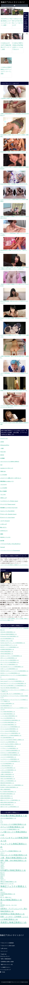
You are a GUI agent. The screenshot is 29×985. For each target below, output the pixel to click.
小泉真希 (2, 865)
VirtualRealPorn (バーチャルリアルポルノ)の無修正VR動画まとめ (14, 696)
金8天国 (2, 540)
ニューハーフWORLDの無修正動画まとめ (10, 750)
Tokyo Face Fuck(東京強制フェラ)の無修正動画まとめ (13, 685)
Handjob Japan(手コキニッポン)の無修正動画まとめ (12, 642)
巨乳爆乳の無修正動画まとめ (13, 870)
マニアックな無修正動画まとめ (13, 845)
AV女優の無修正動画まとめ (13, 815)
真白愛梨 (2, 895)
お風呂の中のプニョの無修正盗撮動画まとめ (10, 735)
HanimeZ (2, 547)
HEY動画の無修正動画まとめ (7, 649)
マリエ (1, 849)
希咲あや (2, 874)
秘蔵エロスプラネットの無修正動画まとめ (10, 800)
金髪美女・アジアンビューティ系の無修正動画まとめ (13, 910)
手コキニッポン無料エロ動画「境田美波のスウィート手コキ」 (13, 318)
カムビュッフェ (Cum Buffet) (7, 511)
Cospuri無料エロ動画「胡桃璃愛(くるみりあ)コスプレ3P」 (14, 184)
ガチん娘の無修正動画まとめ (7, 737)
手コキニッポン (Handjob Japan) (8, 514)
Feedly (3, 972)
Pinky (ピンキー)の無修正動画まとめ (8, 679)
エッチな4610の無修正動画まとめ (8, 724)
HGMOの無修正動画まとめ (6, 651)
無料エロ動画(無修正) (5, 789)
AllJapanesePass (4, 445)
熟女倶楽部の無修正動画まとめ (7, 793)
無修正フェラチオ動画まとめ (13, 888)
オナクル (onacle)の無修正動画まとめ (9, 728)
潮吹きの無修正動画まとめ (8, 881)
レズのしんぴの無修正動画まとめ (8, 770)
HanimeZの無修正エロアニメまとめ (8, 645)
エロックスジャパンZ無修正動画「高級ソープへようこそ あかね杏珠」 (14, 234)
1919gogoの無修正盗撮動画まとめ (8, 634)
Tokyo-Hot (3, 451)
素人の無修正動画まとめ (11, 900)
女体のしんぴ (3, 497)
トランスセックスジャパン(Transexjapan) (10, 550)
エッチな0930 (3, 487)
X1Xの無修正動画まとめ (6, 705)
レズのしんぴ (3, 524)
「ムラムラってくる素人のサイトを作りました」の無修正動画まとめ (14, 629)
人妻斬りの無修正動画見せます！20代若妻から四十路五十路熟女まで (14, 114)
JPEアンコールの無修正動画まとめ (8, 658)
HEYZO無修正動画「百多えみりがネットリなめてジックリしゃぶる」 (14, 301)
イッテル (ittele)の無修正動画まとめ (8, 716)
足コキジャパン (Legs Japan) (7, 517)
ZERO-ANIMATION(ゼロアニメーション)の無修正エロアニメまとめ (14, 708)
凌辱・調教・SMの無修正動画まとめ (13, 860)
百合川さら (2, 892)
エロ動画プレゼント (5, 967)
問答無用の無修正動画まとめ (7, 776)
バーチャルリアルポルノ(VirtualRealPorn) (10, 543)
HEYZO (2, 455)
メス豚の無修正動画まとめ (6, 765)
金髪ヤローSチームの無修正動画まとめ (9, 806)
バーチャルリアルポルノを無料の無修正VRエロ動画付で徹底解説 (14, 200)
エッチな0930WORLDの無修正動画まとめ (10, 720)
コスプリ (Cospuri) (5, 520)
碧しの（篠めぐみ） (6, 897)
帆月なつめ (2, 872)
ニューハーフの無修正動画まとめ (9, 829)
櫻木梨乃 (2, 878)
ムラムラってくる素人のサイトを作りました (10, 478)
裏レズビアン (3, 527)
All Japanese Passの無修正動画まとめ (9, 636)
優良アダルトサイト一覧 (6, 964)
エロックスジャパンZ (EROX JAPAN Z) (9, 461)
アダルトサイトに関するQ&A (8, 945)
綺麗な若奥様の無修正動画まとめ (8, 802)
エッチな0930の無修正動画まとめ (8, 722)
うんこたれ (3, 494)
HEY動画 (2, 458)
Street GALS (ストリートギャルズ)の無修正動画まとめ (13, 683)
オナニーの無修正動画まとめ (12, 827)
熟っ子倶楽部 (3, 491)
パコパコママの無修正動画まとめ (8, 757)
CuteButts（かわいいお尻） (6, 640)
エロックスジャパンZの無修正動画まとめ (10, 726)
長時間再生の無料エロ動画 (7, 961)
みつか (1, 822)
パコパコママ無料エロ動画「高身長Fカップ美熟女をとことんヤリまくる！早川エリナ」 (14, 406)
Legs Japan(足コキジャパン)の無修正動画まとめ (11, 666)
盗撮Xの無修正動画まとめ (6, 796)
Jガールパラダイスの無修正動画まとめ (9, 660)
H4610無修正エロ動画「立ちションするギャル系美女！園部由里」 (14, 135)
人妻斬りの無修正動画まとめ (7, 774)
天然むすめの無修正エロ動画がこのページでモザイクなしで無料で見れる (14, 217)
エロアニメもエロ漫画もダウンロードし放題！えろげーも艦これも (14, 335)
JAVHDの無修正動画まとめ (6, 653)
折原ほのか (2, 875)
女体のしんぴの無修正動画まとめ (8, 780)
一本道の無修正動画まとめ (6, 772)
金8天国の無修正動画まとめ (6, 804)
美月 (1, 902)
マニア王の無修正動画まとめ (7, 763)
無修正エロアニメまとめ (6, 883)
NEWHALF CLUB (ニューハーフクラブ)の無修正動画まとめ (14, 670)
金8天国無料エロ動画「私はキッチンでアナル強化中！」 (13, 151)
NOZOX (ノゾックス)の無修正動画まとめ (10, 673)
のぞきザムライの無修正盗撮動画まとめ (9, 752)
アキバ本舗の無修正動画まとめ (7, 711)
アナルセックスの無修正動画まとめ (13, 824)
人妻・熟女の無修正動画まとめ (13, 858)
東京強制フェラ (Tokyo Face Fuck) (8, 507)
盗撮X (1, 534)
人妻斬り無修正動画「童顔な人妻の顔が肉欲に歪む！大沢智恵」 (14, 357)
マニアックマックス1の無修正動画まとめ (10, 761)
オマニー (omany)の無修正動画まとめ (9, 731)
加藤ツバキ (2, 862)
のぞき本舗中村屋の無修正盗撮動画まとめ (10, 754)
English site (3, 954)
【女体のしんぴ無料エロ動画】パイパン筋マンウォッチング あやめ (14, 285)
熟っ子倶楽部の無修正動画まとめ (8, 791)
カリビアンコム (4, 438)
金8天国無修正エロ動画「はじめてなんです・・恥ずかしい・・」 (13, 251)
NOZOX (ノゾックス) (5, 537)
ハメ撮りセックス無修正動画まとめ (13, 833)
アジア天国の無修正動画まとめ (7, 713)
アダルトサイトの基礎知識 (7, 942)
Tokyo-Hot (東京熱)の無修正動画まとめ (9, 687)
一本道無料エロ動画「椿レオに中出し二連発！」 (11, 98)
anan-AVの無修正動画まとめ (7, 638)
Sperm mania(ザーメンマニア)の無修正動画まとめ (12, 681)
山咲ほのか (2, 866)
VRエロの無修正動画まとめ (8, 818)
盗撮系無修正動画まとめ (7, 894)
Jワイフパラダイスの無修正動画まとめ (9, 662)
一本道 (1, 448)
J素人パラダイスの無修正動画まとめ (9, 664)
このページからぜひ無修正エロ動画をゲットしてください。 (14, 564)
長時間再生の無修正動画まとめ (12, 914)
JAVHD (2, 441)
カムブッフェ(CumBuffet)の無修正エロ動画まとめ (12, 739)
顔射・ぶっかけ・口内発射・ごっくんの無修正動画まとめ (14, 918)
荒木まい (2, 906)
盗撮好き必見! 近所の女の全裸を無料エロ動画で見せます (13, 390)
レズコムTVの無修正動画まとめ (7, 767)
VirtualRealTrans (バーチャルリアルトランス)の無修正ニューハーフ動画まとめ (14, 700)
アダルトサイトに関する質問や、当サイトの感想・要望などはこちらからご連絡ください (14, 619)
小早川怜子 (2, 863)
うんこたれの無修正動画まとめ (7, 718)
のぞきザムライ (4, 530)
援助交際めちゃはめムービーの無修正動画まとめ (11, 785)
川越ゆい (2, 868)
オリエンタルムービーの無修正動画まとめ (10, 733)
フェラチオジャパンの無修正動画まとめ (9, 759)
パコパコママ (3, 484)
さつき (1, 821)
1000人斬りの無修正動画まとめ (7, 632)
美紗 (1, 903)
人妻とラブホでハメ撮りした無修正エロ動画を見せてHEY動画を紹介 (14, 167)
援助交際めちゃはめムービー (7, 481)
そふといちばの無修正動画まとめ (8, 746)
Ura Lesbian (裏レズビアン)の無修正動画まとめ (11, 693)
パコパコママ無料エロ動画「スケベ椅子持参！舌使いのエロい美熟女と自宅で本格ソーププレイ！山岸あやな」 (14, 268)
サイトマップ (4, 951)
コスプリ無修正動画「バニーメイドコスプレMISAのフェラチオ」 (14, 374)
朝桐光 (1, 876)
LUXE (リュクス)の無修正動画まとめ (9, 668)
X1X (1, 464)
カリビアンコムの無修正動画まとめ (8, 741)
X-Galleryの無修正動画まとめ (7, 703)
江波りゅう (3, 879)
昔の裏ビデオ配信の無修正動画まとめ (9, 787)
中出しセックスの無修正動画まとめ (13, 855)
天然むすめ (3, 471)
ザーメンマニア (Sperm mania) (7, 504)
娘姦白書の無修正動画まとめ (7, 782)
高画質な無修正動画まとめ (13, 922)
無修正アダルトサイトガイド (13, 2)
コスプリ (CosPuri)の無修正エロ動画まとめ (10, 744)
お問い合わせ (4, 948)
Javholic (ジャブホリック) (6, 468)
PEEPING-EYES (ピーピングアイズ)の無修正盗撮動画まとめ (14, 676)
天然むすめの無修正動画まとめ (7, 778)
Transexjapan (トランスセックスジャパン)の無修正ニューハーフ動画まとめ (14, 690)
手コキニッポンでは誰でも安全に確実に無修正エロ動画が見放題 (14, 423)
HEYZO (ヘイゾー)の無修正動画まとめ (9, 647)
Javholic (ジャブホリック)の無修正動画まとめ (11, 655)
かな (1, 819)
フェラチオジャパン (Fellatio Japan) (9, 501)
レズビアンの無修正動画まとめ (10, 851)
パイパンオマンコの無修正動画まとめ (14, 839)
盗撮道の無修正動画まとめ (6, 798)
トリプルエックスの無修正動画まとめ (9, 748)
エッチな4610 (3, 474)
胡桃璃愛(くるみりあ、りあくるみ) (8, 905)
